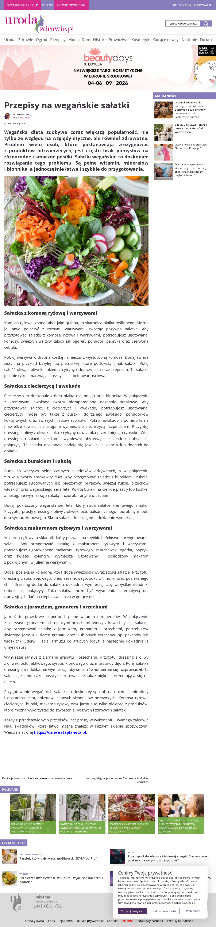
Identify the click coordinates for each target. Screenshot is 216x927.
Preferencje (193, 911)
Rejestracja (182, 5)
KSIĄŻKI (47, 5)
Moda (73, 39)
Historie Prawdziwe (110, 39)
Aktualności (165, 96)
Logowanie (203, 5)
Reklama (126, 921)
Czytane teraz (13, 843)
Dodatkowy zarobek (149, 921)
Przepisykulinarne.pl (180, 921)
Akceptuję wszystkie (132, 911)
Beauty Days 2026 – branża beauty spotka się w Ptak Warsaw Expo (191, 128)
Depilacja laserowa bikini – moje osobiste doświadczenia (37, 778)
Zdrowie (25, 39)
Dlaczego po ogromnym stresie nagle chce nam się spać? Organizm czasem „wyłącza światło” (190, 170)
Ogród (41, 39)
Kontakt (112, 921)
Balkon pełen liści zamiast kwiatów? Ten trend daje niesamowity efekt (27, 827)
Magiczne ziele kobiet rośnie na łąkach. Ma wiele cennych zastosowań (129, 827)
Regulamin (65, 921)
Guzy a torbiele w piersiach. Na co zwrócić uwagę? (191, 146)
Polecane (10, 789)
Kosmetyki (140, 39)
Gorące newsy (166, 39)
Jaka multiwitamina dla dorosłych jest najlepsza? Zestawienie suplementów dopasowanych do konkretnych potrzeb (190, 109)
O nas (51, 921)
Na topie (189, 39)
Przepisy (58, 39)
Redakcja (25, 117)
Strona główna (34, 921)
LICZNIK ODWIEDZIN (71, 5)
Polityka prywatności (90, 921)
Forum (206, 39)
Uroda (9, 39)
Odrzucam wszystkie (165, 911)
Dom (86, 39)
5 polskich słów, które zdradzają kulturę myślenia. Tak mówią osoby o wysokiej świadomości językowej (178, 825)
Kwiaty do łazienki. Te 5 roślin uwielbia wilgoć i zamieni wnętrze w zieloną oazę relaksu (80, 827)
